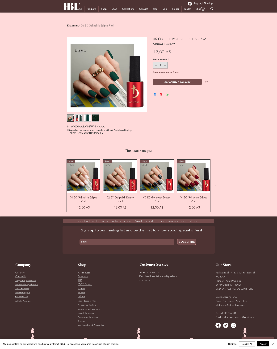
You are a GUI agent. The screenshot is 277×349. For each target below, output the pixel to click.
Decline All (247, 343)
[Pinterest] (225, 325)
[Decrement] (155, 65)
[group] (138, 186)
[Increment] (165, 65)
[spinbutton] (160, 65)
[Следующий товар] (215, 186)
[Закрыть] (273, 343)
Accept (263, 343)
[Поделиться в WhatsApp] (167, 94)
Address (219, 272)
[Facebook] (218, 325)
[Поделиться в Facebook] (155, 94)
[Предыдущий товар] (62, 186)
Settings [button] (232, 343)
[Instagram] (233, 325)
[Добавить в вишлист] (206, 82)
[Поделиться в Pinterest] (161, 94)
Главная (72, 25)
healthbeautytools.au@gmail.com (161, 276)
